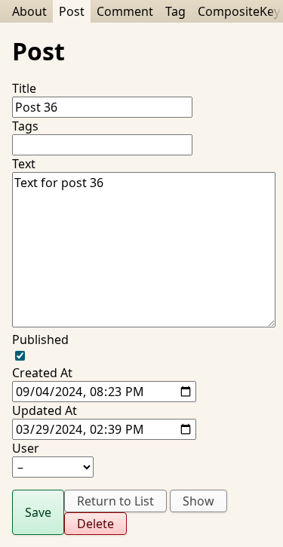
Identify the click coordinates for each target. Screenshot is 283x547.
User (25, 448)
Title (24, 88)
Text (23, 163)
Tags (25, 126)
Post (72, 11)
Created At (42, 372)
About (29, 11)
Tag (175, 11)
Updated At (44, 410)
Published (40, 339)
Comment (125, 11)
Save (38, 512)
